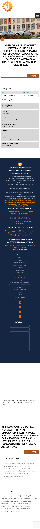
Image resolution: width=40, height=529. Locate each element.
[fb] (20, 303)
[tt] (20, 308)
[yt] (20, 312)
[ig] (20, 317)
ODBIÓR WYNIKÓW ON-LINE (20, 249)
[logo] (10, 6)
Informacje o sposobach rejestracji (20, 235)
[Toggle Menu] (37, 15)
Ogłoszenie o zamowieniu (9, 96)
